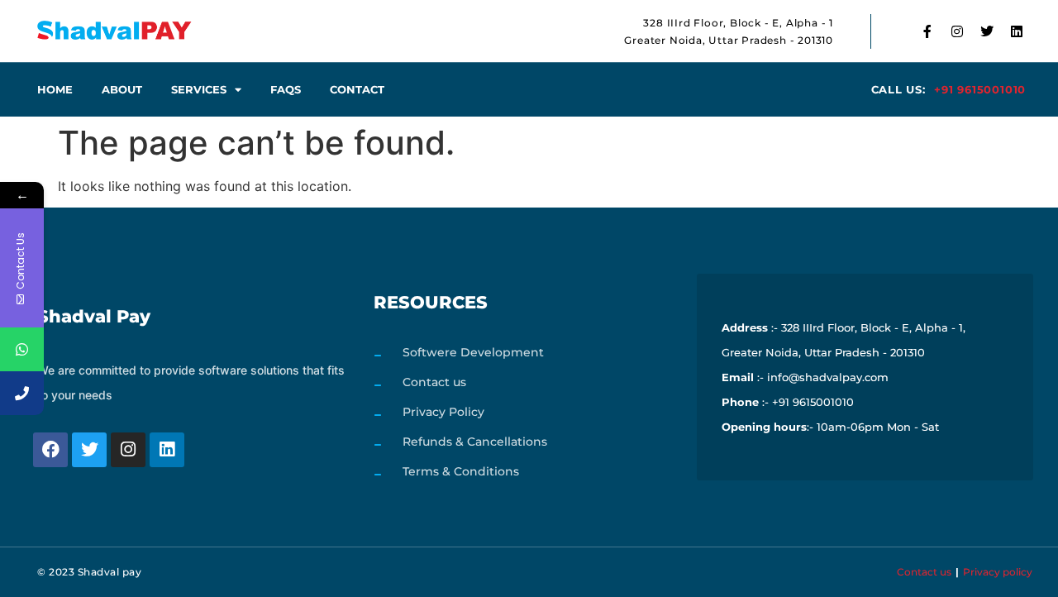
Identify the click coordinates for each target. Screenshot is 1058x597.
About (122, 89)
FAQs (285, 89)
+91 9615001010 (980, 89)
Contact (357, 89)
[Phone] (22, 393)
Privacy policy (997, 572)
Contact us (924, 572)
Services (198, 89)
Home (55, 89)
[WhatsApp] (22, 349)
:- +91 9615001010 (788, 401)
